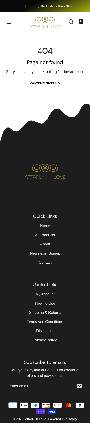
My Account (45, 294)
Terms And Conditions (45, 322)
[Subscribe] (79, 386)
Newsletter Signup (45, 253)
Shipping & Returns (45, 312)
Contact (45, 262)
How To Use (45, 303)
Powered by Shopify (62, 419)
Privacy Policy (45, 340)
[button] (71, 22)
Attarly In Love (35, 419)
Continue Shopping (45, 83)
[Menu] (9, 22)
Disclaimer (45, 331)
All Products (45, 235)
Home (45, 226)
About (45, 244)
